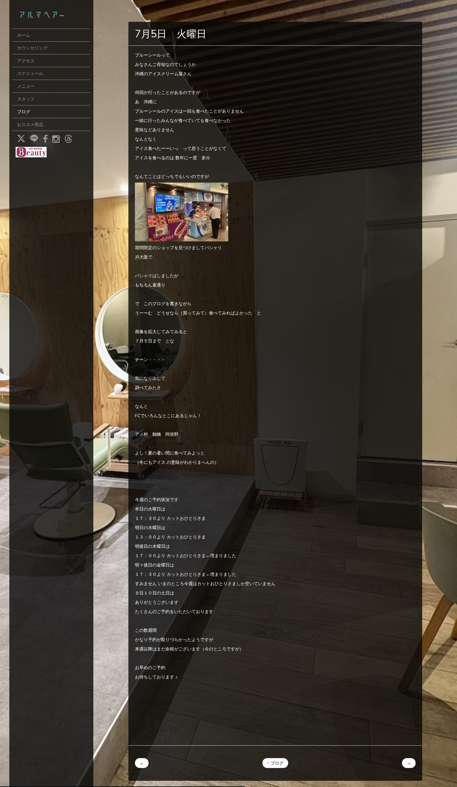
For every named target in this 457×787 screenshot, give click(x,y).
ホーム (23, 35)
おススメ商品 (30, 124)
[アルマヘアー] (51, 14)
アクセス (26, 60)
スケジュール (30, 73)
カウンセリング (32, 48)
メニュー (26, 86)
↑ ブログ (275, 763)
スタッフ (26, 99)
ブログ (23, 111)
